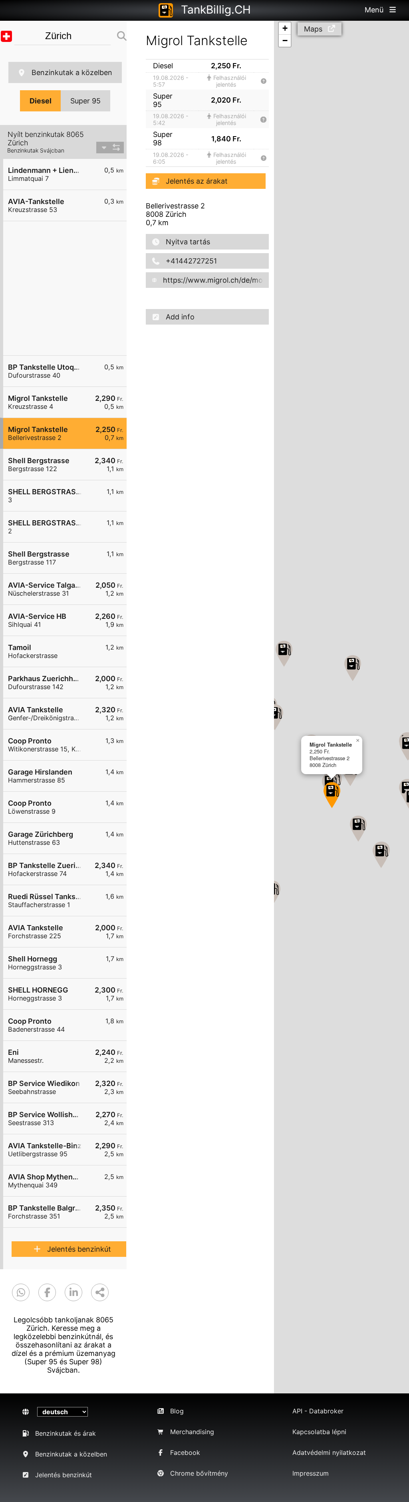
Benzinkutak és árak (65, 1433)
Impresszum (310, 1473)
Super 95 (85, 101)
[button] (332, 795)
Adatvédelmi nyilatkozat (329, 1452)
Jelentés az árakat (197, 181)
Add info (180, 317)
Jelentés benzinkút (79, 1249)
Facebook (185, 1452)
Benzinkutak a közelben (72, 72)
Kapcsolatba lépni (319, 1432)
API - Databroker (317, 1411)
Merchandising (192, 1432)
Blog (177, 1411)
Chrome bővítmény (199, 1473)
